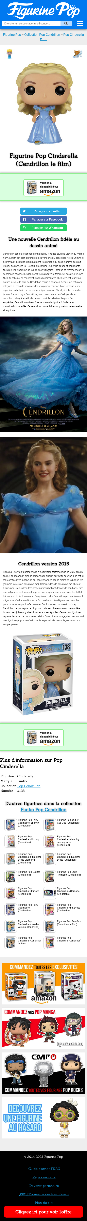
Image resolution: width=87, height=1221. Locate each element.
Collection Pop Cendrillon (42, 35)
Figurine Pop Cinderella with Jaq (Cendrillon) (28, 839)
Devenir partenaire (44, 1186)
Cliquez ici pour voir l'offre (43, 1212)
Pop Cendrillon (28, 786)
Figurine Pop (12, 35)
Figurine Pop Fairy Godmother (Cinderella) (28, 907)
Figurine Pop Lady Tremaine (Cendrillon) (69, 873)
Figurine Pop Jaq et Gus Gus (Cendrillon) (68, 821)
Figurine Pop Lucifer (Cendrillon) (29, 873)
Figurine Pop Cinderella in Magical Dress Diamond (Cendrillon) (29, 858)
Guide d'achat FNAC (44, 1169)
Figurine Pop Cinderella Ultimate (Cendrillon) (28, 891)
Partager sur (47, 211)
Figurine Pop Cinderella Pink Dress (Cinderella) (68, 907)
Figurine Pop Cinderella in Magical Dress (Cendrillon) (68, 857)
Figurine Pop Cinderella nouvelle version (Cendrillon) (28, 924)
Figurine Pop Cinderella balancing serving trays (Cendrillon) (68, 840)
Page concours (44, 1177)
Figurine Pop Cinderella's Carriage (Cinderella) (68, 891)
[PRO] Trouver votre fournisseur (44, 1194)
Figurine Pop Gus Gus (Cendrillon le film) (69, 923)
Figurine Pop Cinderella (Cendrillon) (69, 939)
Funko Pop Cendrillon (44, 809)
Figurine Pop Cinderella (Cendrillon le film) (29, 940)
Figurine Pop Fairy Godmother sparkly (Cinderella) (28, 823)
